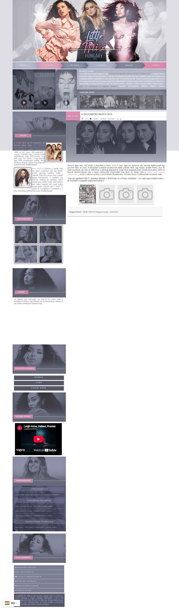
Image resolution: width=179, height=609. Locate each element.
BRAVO (96, 119)
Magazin (111, 119)
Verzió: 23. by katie (24, 590)
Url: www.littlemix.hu (25, 572)
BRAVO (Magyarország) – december (103, 212)
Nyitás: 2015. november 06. (26, 581)
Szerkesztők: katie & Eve (26, 567)
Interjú (103, 119)
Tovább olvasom (31, 165)
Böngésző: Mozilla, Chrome (27, 586)
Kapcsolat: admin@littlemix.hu (29, 576)
